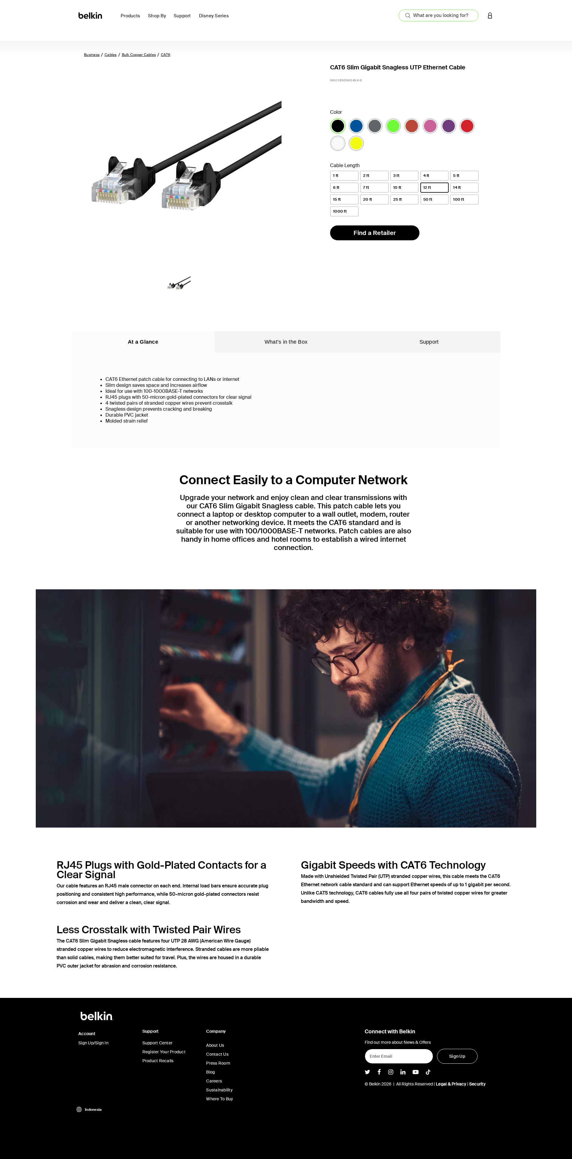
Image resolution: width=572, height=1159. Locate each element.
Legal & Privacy (451, 1084)
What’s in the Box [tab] (286, 342)
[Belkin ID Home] (90, 15)
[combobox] (438, 15)
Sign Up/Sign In (93, 1043)
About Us (215, 1045)
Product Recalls (158, 1060)
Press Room (218, 1063)
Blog (210, 1072)
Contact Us (217, 1054)
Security (477, 1084)
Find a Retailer (375, 233)
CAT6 (165, 54)
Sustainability (219, 1090)
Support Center (157, 1043)
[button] (490, 15)
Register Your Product (164, 1051)
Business (92, 54)
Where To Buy (219, 1099)
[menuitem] (132, 19)
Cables (111, 54)
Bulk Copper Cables (139, 54)
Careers (214, 1081)
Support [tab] (429, 342)
